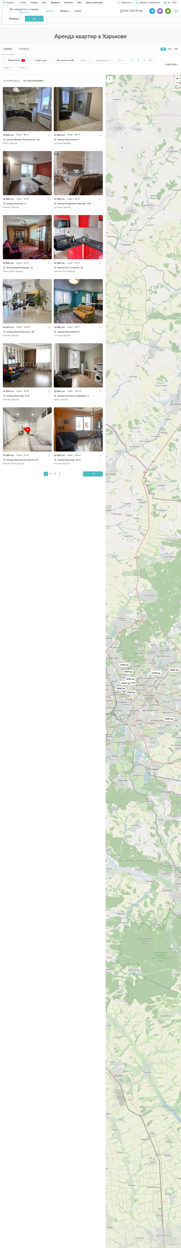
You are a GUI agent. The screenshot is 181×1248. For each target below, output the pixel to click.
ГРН (163, 49)
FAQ (79, 3)
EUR (176, 49)
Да (34, 19)
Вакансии (55, 3)
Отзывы (34, 3)
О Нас (23, 3)
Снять (8, 49)
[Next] (93, 473)
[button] (124, 2)
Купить (24, 49)
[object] (27, 141)
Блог (44, 3)
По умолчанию (33, 81)
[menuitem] (47, 11)
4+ (150, 60)
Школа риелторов (94, 3)
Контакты (68, 3)
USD (170, 49)
